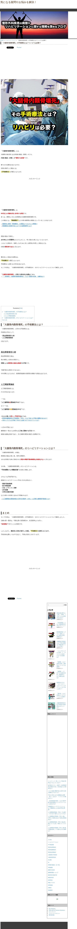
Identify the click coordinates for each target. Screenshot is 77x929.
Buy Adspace (52, 908)
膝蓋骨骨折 (51, 877)
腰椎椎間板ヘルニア (53, 872)
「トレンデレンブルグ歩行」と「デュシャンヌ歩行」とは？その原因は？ (61, 654)
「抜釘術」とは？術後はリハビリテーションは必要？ (61, 695)
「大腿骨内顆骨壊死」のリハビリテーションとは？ (17, 318)
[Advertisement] (34, 64)
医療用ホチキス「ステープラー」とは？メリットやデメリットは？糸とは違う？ (61, 686)
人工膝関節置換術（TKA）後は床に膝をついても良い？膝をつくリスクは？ (57, 823)
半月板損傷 (51, 844)
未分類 (49, 860)
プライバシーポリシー (54, 913)
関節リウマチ (51, 882)
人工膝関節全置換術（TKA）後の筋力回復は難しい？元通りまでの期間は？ (57, 829)
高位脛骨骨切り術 (10, 314)
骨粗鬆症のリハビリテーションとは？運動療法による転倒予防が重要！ (56, 808)
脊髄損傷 (50, 867)
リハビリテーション (53, 842)
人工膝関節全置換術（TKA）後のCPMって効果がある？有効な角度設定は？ (57, 818)
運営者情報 (51, 915)
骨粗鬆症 (50, 890)
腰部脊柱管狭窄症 (52, 875)
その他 (49, 839)
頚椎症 (49, 887)
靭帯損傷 (50, 885)
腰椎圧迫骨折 (51, 870)
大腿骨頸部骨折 (52, 857)
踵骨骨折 (50, 880)
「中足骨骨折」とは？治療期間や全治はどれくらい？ (61, 624)
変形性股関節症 (52, 847)
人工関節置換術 (9, 316)
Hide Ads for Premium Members (57, 910)
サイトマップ (52, 912)
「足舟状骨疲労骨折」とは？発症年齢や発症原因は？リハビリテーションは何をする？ (57, 802)
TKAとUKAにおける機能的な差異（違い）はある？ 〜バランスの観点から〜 (57, 796)
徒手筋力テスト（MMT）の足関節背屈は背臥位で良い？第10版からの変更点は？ (57, 787)
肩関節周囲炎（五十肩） (54, 865)
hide (21, 308)
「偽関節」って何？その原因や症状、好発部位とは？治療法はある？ (61, 674)
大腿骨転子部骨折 (52, 854)
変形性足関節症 (52, 852)
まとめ (4, 320)
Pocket (19, 47)
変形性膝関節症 (52, 849)
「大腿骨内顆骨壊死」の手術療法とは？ (14, 311)
